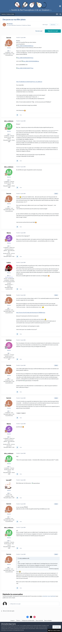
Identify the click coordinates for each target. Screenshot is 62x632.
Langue (12, 620)
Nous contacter (39, 620)
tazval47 (8, 480)
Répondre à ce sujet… (16, 603)
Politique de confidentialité (28, 620)
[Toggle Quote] (18, 558)
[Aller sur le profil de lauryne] (4, 24)
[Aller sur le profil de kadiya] (9, 267)
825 (9, 493)
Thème (18, 620)
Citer (21, 115)
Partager (46, 24)
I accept (57, 627)
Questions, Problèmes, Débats (23, 25)
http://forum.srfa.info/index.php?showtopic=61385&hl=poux (30, 312)
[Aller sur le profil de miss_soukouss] (9, 126)
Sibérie (9, 233)
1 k (9, 353)
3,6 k (9, 275)
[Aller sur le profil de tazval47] (9, 485)
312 (9, 246)
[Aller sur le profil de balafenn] (9, 345)
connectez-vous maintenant (49, 596)
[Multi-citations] (17, 115)
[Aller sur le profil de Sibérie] (9, 238)
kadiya (9, 262)
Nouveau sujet (39, 31)
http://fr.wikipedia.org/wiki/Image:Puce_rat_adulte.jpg (29, 81)
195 (9, 134)
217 (9, 50)
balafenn (8, 340)
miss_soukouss (8, 121)
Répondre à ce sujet (53, 31)
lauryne (8, 37)
